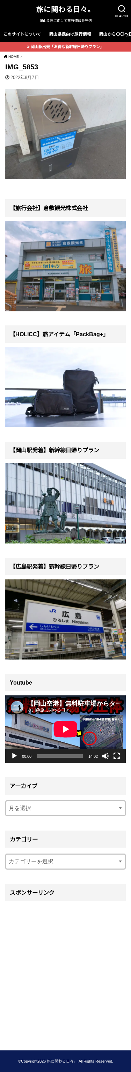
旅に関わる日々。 (65, 9)
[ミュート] (105, 756)
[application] (65, 729)
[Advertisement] (65, 970)
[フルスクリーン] (116, 756)
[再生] (14, 756)
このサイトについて (22, 34)
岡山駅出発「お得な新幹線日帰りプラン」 (67, 47)
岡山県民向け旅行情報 (70, 34)
